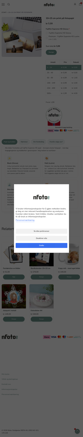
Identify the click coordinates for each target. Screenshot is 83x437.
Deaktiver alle (41, 238)
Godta (41, 245)
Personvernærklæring (25, 220)
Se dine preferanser (41, 231)
